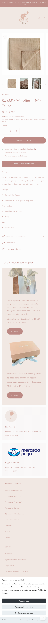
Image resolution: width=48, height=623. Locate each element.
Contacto (8, 537)
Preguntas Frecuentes (13, 490)
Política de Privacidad (10, 620)
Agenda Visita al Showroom (15, 559)
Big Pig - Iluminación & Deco (16, 571)
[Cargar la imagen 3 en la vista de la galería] (36, 83)
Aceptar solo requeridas (24, 607)
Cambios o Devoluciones (14, 519)
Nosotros (8, 553)
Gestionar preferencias (24, 613)
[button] (3, 18)
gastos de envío (9, 119)
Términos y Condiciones (29, 620)
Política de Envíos (12, 508)
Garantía (8, 525)
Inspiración (9, 565)
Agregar (14, 331)
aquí (16, 435)
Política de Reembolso (13, 496)
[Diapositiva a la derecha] (45, 84)
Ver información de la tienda (16, 156)
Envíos (7, 531)
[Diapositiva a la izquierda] (2, 84)
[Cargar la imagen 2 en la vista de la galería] (24, 83)
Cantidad (5, 126)
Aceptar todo (24, 601)
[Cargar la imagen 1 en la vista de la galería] (11, 83)
